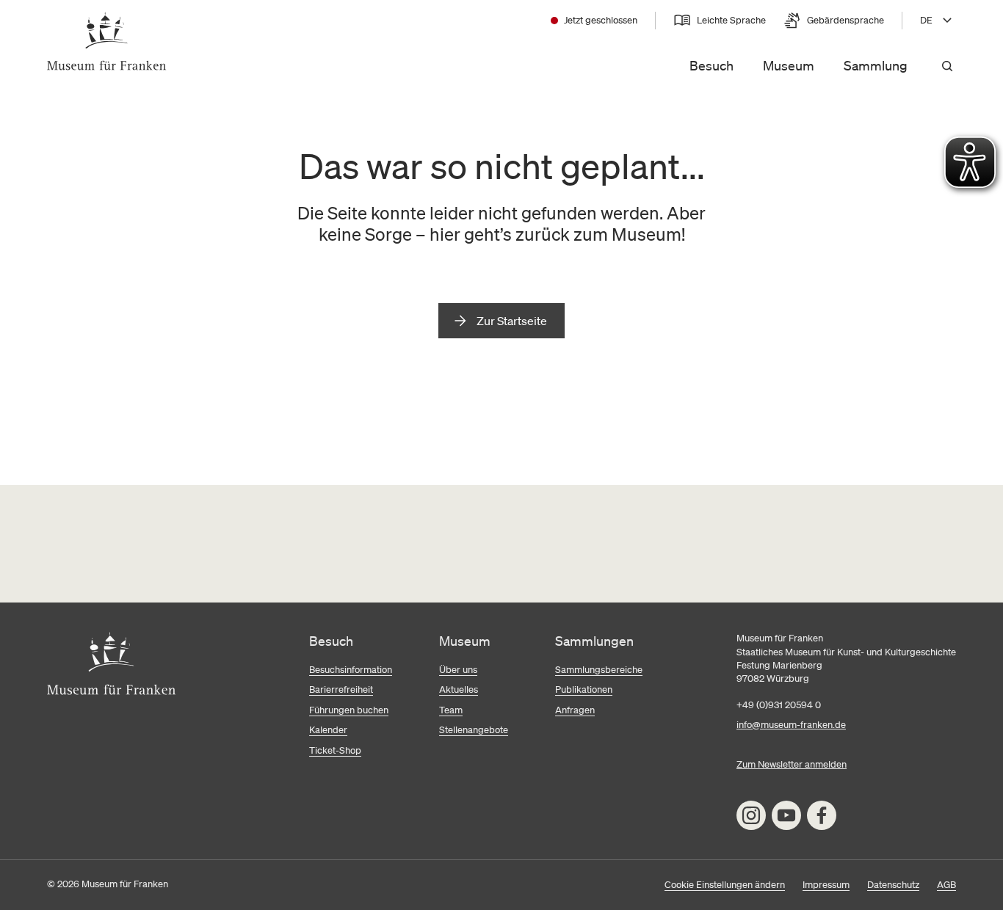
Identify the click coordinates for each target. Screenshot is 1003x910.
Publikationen (583, 689)
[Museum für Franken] (107, 41)
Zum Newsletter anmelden (791, 764)
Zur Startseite (512, 320)
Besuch (711, 65)
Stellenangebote (473, 730)
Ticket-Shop (335, 750)
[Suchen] (947, 66)
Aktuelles (458, 689)
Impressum (826, 884)
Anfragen (575, 710)
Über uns (458, 669)
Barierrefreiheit (341, 689)
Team (451, 710)
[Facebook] (821, 815)
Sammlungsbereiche (598, 669)
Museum (788, 65)
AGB (946, 884)
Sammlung (876, 65)
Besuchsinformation (350, 669)
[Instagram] (751, 815)
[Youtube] (786, 815)
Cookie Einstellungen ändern (725, 884)
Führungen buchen (348, 710)
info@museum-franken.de (791, 724)
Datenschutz (893, 884)
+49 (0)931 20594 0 (778, 705)
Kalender (328, 730)
